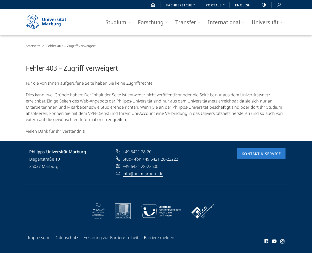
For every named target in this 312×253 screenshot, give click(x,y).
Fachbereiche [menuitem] (179, 5)
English (243, 5)
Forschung (151, 22)
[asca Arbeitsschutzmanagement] (203, 211)
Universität (265, 22)
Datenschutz (66, 237)
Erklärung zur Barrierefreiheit (111, 237)
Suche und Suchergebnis (279, 4)
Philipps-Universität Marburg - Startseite (54, 22)
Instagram (283, 242)
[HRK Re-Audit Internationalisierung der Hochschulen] (123, 211)
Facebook (266, 242)
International (224, 22)
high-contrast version (263, 4)
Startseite (33, 45)
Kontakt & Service (261, 153)
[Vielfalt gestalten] (98, 211)
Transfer (185, 22)
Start (153, 4)
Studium (116, 22)
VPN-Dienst (98, 113)
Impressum (38, 237)
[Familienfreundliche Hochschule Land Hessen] (161, 211)
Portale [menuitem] (214, 5)
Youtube (274, 242)
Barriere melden (159, 237)
